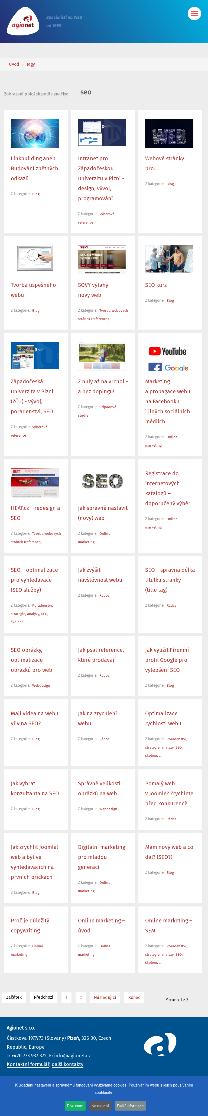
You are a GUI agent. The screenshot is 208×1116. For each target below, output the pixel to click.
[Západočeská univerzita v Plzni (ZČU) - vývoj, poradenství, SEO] (35, 355)
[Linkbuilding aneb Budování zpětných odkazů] (35, 135)
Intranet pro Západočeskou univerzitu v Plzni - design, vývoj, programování (101, 178)
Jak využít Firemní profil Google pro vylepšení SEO (167, 660)
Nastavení (100, 1105)
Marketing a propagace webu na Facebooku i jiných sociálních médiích (167, 401)
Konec (134, 997)
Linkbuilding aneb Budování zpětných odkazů (34, 168)
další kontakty (67, 1064)
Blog (36, 194)
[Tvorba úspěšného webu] (35, 258)
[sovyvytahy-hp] (102, 263)
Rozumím (75, 1105)
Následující (105, 997)
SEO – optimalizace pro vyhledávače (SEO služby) (34, 580)
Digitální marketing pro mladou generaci (101, 857)
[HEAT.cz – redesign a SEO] (35, 484)
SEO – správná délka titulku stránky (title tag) (170, 580)
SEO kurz (156, 285)
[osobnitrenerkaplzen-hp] (102, 364)
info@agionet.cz (72, 1056)
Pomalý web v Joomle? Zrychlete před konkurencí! (169, 793)
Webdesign (41, 685)
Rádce (104, 595)
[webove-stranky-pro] (169, 137)
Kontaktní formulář (28, 1064)
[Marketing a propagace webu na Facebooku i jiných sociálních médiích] (169, 360)
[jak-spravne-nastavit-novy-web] (102, 481)
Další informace (130, 1105)
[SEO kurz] (169, 258)
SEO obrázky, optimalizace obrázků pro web (31, 660)
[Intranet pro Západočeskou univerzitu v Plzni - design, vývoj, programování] (102, 132)
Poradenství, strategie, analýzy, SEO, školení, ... (32, 614)
